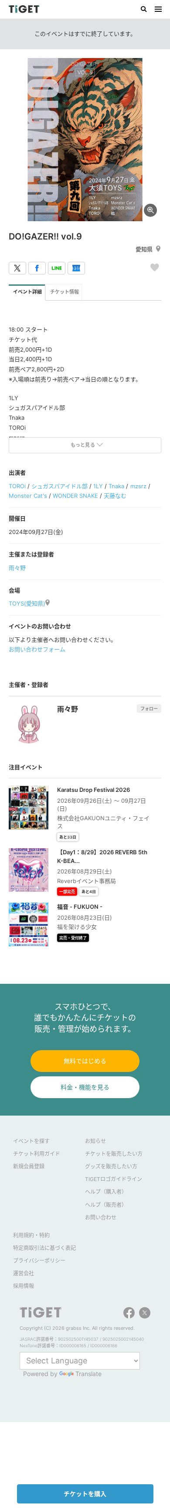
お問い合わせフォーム (37, 649)
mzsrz (138, 486)
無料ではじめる (85, 1061)
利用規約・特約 (31, 1235)
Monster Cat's (28, 495)
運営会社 (23, 1273)
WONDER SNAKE (75, 495)
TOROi (17, 486)
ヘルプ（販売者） (106, 1205)
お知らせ (95, 1141)
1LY (98, 486)
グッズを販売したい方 (111, 1166)
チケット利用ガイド (36, 1153)
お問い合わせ (100, 1217)
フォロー (149, 708)
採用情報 (23, 1286)
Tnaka (116, 486)
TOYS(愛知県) (27, 603)
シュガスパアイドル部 (59, 486)
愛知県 (144, 249)
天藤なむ (115, 495)
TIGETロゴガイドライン (113, 1179)
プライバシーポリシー (39, 1260)
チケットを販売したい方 (114, 1153)
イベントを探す (31, 1141)
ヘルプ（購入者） (106, 1191)
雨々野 (17, 567)
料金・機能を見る (85, 1087)
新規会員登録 (28, 1166)
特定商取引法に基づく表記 (44, 1248)
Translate (88, 1373)
